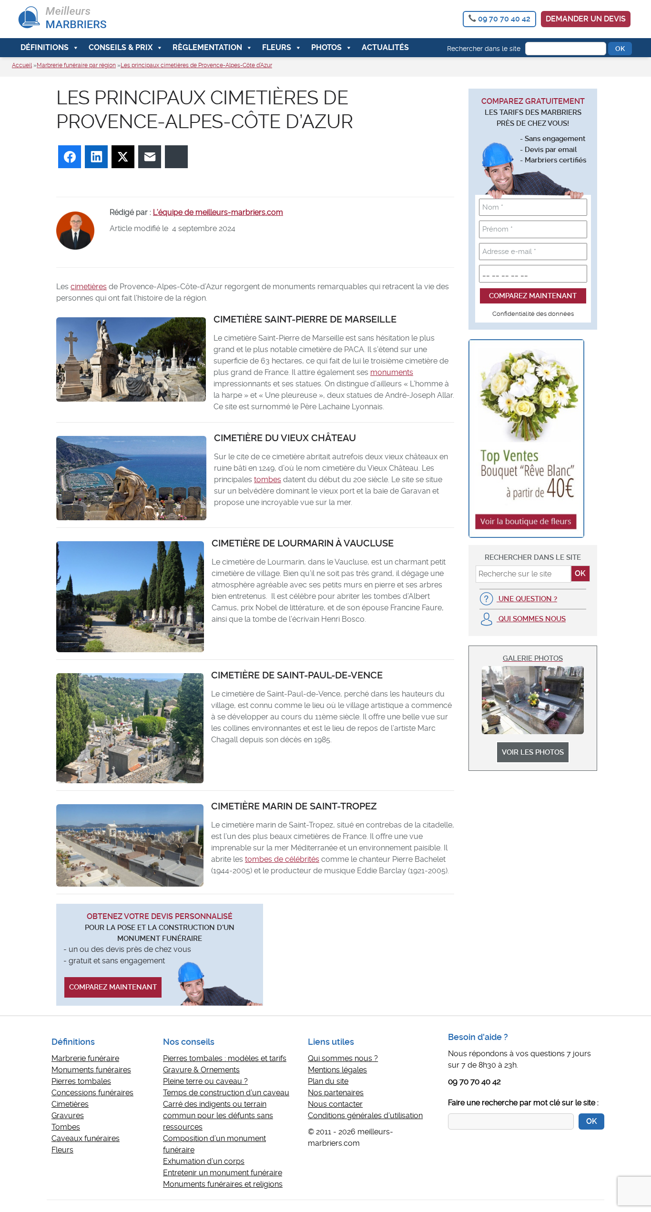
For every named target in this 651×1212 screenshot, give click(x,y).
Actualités (385, 47)
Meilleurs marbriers (84, 19)
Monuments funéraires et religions (223, 1184)
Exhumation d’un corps (203, 1161)
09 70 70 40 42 (504, 18)
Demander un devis (586, 18)
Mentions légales (337, 1069)
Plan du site (328, 1081)
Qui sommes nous (531, 619)
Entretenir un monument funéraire (222, 1172)
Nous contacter (335, 1104)
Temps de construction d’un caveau (226, 1092)
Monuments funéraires (91, 1069)
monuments (391, 372)
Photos (326, 47)
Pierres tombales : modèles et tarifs (224, 1058)
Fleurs (276, 47)
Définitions (44, 47)
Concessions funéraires (92, 1092)
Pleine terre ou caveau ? (205, 1081)
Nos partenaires (336, 1092)
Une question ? (527, 599)
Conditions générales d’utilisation (365, 1115)
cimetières (89, 286)
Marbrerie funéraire (85, 1058)
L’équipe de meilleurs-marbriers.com (218, 212)
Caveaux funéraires (85, 1138)
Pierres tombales (81, 1081)
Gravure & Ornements (201, 1069)
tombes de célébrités (282, 859)
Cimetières (70, 1104)
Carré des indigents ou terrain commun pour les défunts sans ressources (218, 1115)
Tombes (65, 1126)
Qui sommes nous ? (343, 1058)
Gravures (67, 1115)
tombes (267, 479)
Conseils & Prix (121, 47)
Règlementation (207, 47)
